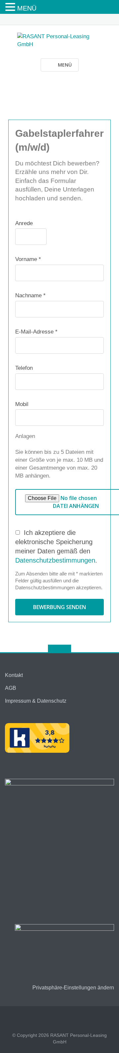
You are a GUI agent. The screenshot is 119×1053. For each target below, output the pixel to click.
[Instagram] (64, 18)
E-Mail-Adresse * (36, 332)
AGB (10, 688)
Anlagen (25, 436)
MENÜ (26, 8)
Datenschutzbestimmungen (55, 560)
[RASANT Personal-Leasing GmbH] (59, 40)
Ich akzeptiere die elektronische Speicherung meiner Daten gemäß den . (56, 546)
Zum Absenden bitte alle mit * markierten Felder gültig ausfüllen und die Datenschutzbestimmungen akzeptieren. (58, 580)
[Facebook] (54, 18)
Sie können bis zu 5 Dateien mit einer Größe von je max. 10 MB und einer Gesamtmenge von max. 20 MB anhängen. (59, 464)
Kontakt (14, 675)
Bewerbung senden (59, 607)
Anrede (24, 223)
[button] (11, 7)
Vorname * (28, 259)
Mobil (21, 404)
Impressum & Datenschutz (35, 701)
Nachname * (30, 295)
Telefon (24, 368)
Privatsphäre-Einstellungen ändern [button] (73, 987)
